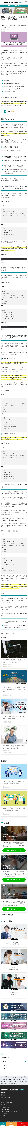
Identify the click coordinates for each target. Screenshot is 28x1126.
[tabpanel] (14, 10)
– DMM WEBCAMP (5, 1109)
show (12, 111)
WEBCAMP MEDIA (14, 1079)
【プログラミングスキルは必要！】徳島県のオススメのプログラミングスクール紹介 (14, 689)
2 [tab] (12, 15)
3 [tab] (14, 15)
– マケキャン (4, 1113)
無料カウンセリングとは (14, 6)
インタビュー (5, 1068)
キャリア (4, 1061)
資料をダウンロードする (15, 850)
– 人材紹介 (3, 1115)
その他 (3, 1065)
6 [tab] (17, 15)
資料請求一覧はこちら (7, 915)
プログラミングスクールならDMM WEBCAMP (11, 22)
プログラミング (8, 25)
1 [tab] (11, 15)
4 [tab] (15, 15)
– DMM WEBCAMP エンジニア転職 (9, 1111)
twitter (4, 1104)
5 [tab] (16, 15)
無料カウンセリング (7, 1102)
